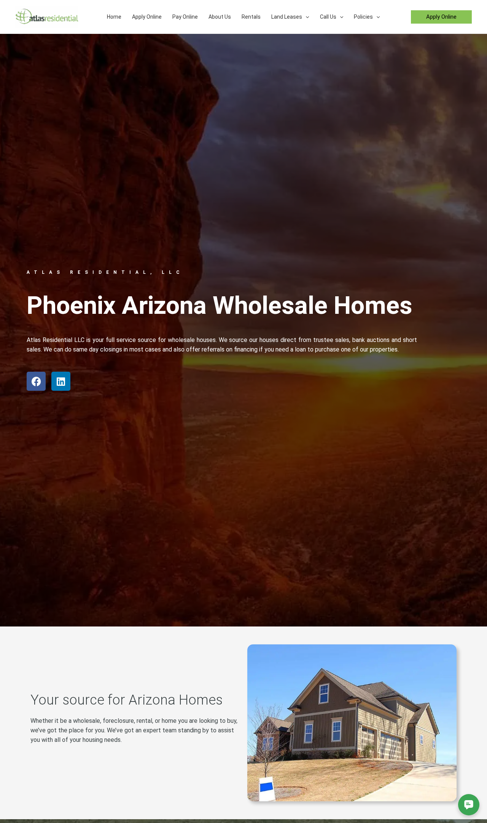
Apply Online (147, 17)
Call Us (328, 17)
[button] (305, 16)
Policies (363, 17)
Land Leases (286, 17)
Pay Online (185, 17)
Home (114, 17)
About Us (219, 17)
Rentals (251, 17)
